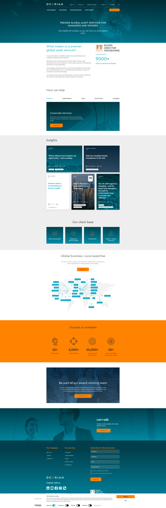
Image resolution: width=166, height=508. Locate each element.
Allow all (126, 496)
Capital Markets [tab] (66, 98)
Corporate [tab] (49, 98)
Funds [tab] (83, 98)
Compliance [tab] (116, 98)
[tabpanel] (83, 116)
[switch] (67, 505)
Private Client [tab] (99, 98)
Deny (125, 500)
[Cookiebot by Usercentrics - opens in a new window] (38, 505)
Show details (97, 505)
